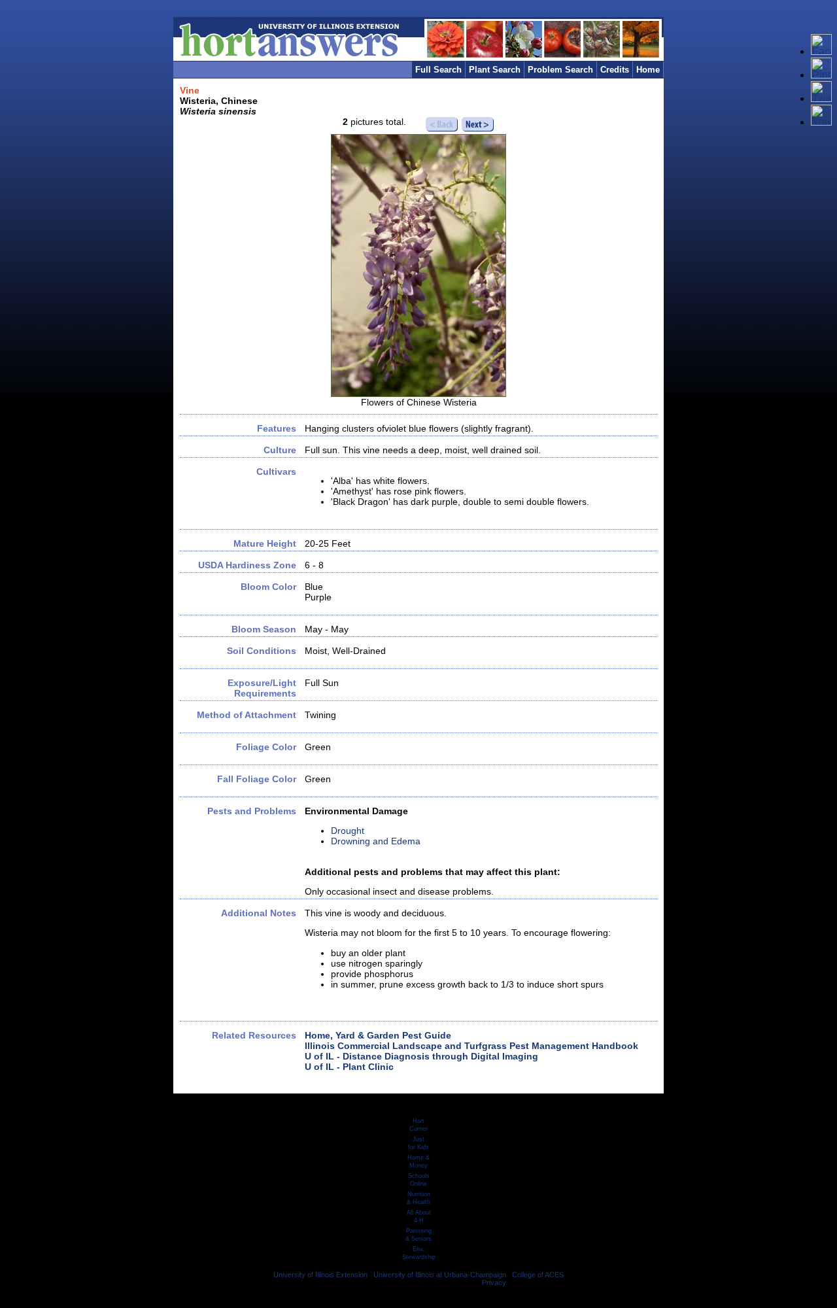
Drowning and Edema (375, 841)
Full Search (438, 70)
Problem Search (560, 70)
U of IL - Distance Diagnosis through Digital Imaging (421, 1056)
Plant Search (495, 70)
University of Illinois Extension (320, 1275)
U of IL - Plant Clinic (349, 1066)
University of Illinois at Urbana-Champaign (439, 1275)
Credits (614, 70)
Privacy (494, 1282)
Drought (347, 830)
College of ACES (538, 1275)
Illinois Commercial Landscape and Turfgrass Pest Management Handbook (471, 1046)
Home (648, 70)
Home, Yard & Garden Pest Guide (378, 1035)
